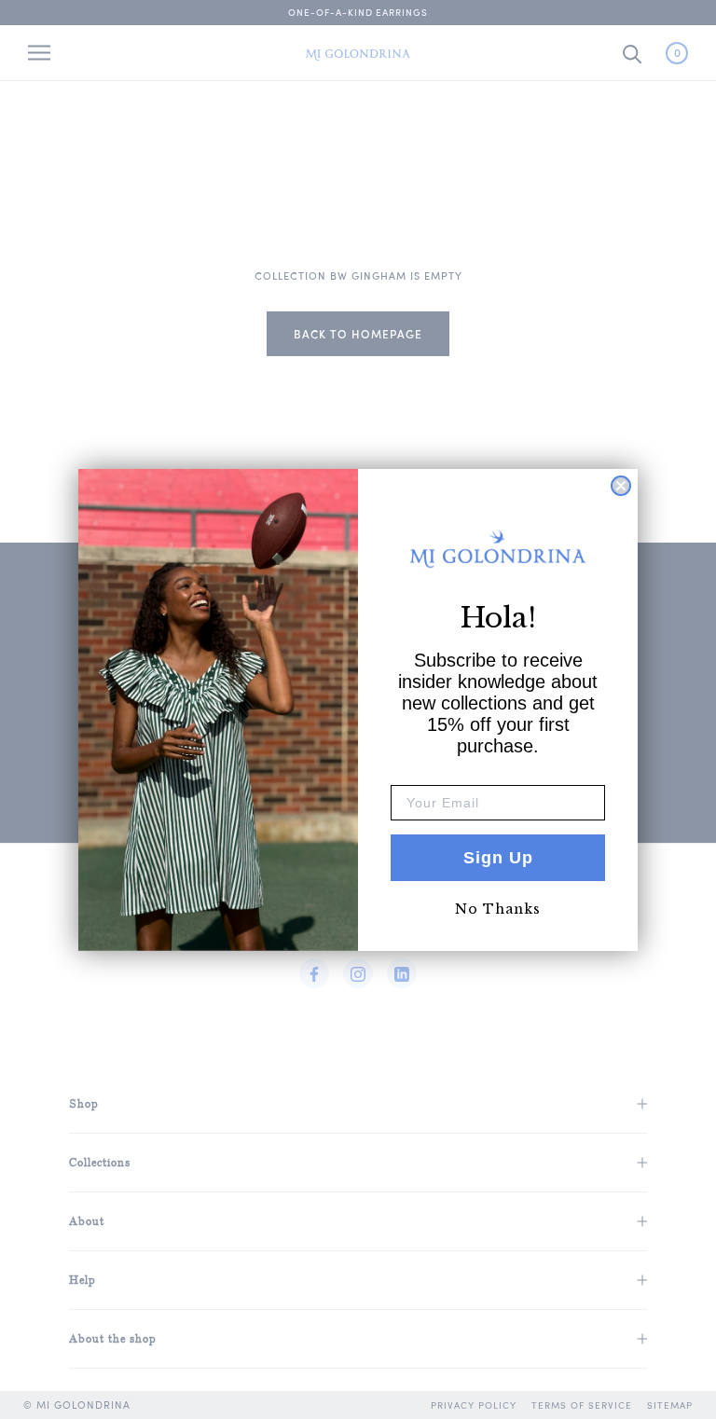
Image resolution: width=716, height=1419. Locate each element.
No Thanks (498, 909)
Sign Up (498, 857)
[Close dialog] (621, 485)
